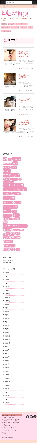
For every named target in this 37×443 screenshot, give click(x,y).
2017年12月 (6, 294)
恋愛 (5, 237)
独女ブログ (5, 27)
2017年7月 (6, 311)
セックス (9, 198)
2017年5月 (6, 318)
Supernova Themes (6, 435)
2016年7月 (6, 353)
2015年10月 (6, 385)
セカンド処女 (16, 194)
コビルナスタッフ (13, 185)
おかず (14, 167)
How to (17, 159)
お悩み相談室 (6, 31)
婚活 (8, 233)
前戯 (17, 218)
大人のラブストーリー (15, 226)
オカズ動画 (15, 27)
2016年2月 (6, 371)
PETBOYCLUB (7, 164)
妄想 (21, 230)
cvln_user (22, 68)
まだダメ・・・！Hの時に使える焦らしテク (24, 99)
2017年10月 (6, 301)
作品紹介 (11, 24)
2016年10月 (6, 343)
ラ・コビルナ (10, 11)
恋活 (11, 237)
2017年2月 (6, 329)
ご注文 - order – (7, 417)
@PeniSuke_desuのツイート (9, 260)
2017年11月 (6, 297)
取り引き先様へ (7, 422)
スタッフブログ (21, 24)
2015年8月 (6, 392)
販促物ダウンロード (8, 420)
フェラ (14, 211)
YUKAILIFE (6, 167)
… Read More (11, 65)
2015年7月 (6, 396)
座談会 (13, 233)
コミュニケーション (15, 189)
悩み (17, 237)
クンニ (5, 182)
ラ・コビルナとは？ (8, 430)
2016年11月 (6, 339)
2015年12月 (6, 378)
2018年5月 (6, 276)
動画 (5, 222)
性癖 (17, 233)
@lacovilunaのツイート (8, 262)
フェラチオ (7, 215)
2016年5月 (6, 360)
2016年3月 (6, 367)
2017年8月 (6, 308)
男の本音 (8, 241)
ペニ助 (16, 215)
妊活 (4, 233)
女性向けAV (16, 230)
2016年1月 (6, 375)
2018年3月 (6, 283)
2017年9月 (6, 304)
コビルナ (10, 182)
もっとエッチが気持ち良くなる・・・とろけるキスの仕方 (24, 53)
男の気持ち (9, 245)
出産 (12, 219)
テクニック (10, 207)
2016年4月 (6, 364)
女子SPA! (7, 229)
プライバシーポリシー (9, 428)
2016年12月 (6, 336)
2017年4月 (6, 322)
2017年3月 (6, 325)
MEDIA (4, 24)
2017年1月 (6, 332)
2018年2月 (6, 287)
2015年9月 (6, 389)
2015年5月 (6, 403)
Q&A (17, 420)
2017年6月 (6, 315)
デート (7, 211)
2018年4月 (6, 280)
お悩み (7, 170)
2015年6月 (6, 399)
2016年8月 (6, 350)
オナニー (14, 179)
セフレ (17, 202)
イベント (23, 27)
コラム (30, 27)
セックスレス (8, 203)
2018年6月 (6, 273)
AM (5, 159)
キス (20, 179)
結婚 (18, 249)
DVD (10, 159)
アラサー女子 (11, 175)
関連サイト (5, 433)
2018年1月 (6, 290)
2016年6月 (6, 357)
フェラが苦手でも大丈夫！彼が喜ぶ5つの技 (24, 122)
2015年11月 (6, 382)
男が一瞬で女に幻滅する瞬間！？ (24, 76)
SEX (15, 163)
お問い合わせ (6, 425)
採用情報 (16, 422)
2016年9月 (6, 346)
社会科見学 (9, 249)
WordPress (10, 437)
